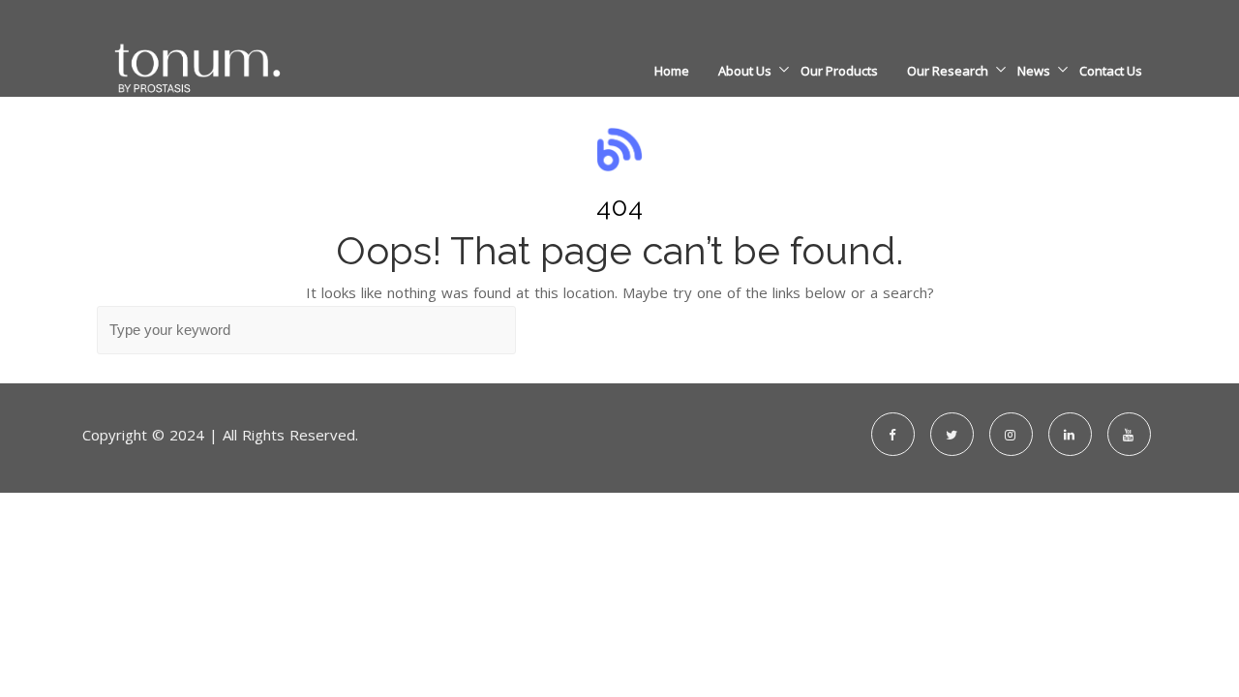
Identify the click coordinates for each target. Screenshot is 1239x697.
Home (671, 70)
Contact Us (1110, 70)
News (1033, 70)
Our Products (839, 70)
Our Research (947, 70)
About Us (744, 70)
